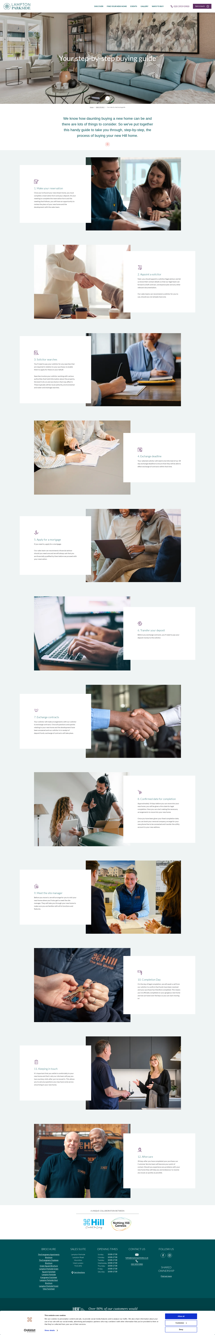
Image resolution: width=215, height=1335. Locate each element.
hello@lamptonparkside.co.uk (137, 1258)
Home (92, 107)
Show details (50, 1330)
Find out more (166, 1276)
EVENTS (133, 6)
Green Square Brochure (49, 1266)
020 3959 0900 (137, 1264)
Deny (181, 1329)
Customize (180, 1323)
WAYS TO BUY (158, 6)
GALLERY (144, 6)
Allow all (181, 1316)
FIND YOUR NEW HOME (117, 6)
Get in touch (200, 6)
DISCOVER (98, 6)
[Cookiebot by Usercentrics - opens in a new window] (30, 1330)
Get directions (79, 1272)
